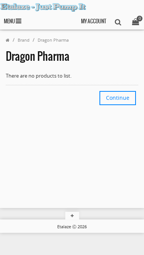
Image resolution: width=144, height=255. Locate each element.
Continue (117, 97)
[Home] (8, 40)
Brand (24, 40)
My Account (93, 21)
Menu (10, 21)
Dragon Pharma (53, 40)
